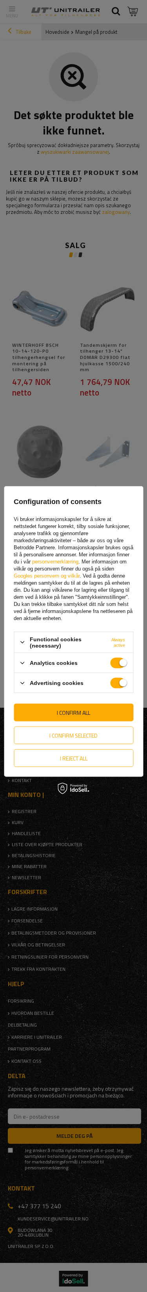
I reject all (73, 758)
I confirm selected (73, 735)
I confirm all (73, 712)
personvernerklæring (55, 561)
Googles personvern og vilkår (47, 575)
